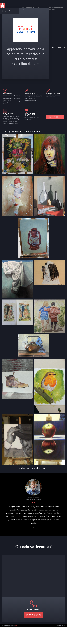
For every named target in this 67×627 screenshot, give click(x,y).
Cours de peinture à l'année (56, 8)
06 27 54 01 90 (54, 117)
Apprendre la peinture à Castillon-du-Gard (31, 8)
